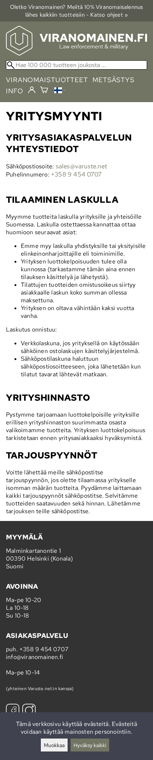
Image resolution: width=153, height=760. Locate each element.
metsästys (113, 79)
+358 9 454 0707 (76, 174)
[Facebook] (12, 711)
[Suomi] (59, 91)
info (14, 91)
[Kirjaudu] (32, 90)
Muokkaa (54, 745)
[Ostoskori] (44, 91)
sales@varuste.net (81, 166)
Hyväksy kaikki (90, 745)
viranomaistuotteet (47, 79)
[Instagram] (29, 711)
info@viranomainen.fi (34, 657)
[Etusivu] (76, 53)
